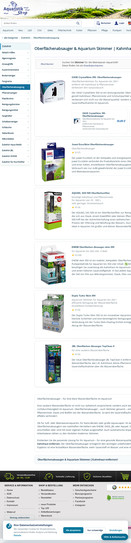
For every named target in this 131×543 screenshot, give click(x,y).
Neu (20, 30)
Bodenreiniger (8, 75)
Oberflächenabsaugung (13, 87)
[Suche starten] (78, 23)
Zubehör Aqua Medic (12, 144)
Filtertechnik (64, 30)
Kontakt (10, 501)
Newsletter (46, 497)
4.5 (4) (76, 207)
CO (39, 30)
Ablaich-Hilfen (8, 52)
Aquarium (8, 30)
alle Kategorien (11, 37)
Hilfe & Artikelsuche (114, 537)
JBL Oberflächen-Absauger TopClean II (93, 346)
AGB (9, 493)
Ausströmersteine (10, 69)
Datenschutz (13, 497)
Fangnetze (7, 81)
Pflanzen (92, 30)
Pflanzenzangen (9, 92)
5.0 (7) (76, 152)
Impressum (12, 505)
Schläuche (7, 127)
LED (30, 30)
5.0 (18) (76, 255)
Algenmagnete (9, 58)
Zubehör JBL (7, 150)
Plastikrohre (7, 98)
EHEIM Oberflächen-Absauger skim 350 (93, 247)
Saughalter (7, 115)
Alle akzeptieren (73, 530)
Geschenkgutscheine (85, 490)
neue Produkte (48, 504)
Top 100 (45, 508)
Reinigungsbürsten (11, 104)
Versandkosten (48, 493)
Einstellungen (115, 530)
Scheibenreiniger (10, 121)
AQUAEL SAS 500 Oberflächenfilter (91, 193)
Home (10, 490)
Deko (50, 30)
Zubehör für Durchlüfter (13, 161)
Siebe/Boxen (8, 133)
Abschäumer (47, 64)
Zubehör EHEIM (9, 156)
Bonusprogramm (83, 493)
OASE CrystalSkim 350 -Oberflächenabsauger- (97, 77)
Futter (79, 30)
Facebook (80, 501)
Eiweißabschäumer (93, 65)
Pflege (104, 30)
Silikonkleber (8, 138)
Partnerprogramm (84, 497)
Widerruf (11, 512)
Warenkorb (46, 515)
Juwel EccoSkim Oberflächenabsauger (93, 144)
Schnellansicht (53, 130)
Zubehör (6, 46)
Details (17, 535)
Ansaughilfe (7, 64)
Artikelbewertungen (50, 512)
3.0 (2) (76, 310)
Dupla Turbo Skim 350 (84, 295)
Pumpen (117, 30)
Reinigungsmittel (10, 110)
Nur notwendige (95, 530)
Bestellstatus (47, 490)
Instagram (80, 505)
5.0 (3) (76, 354)
